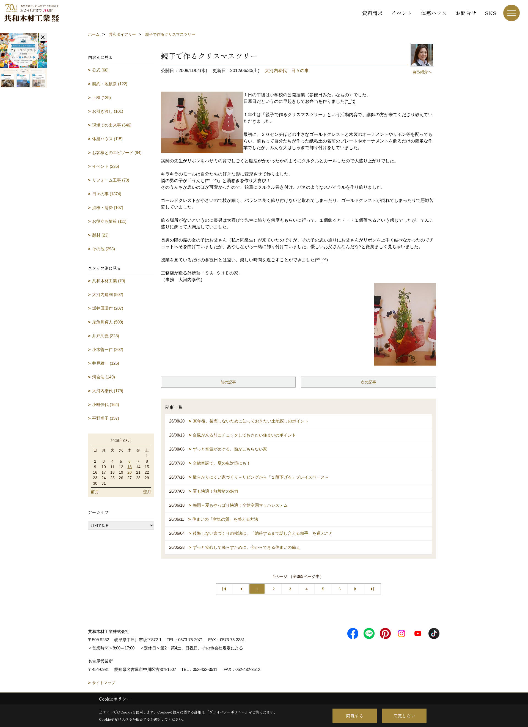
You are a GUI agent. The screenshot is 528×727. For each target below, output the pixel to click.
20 (129, 472)
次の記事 (368, 382)
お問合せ (465, 13)
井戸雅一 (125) (105, 363)
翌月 (147, 491)
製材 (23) (100, 235)
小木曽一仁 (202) (107, 349)
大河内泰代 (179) (107, 390)
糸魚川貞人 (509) (107, 322)
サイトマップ (103, 683)
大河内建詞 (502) (107, 294)
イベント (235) (105, 166)
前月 (95, 491)
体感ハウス (434, 13)
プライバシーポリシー (227, 712)
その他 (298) (103, 248)
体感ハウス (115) (107, 138)
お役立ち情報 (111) (109, 221)
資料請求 (372, 13)
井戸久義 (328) (105, 335)
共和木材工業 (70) (108, 280)
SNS (490, 13)
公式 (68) (100, 70)
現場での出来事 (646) (111, 125)
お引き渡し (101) (107, 111)
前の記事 (228, 382)
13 (129, 467)
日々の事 (300, 70)
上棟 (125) (101, 97)
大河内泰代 (276, 70)
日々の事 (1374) (106, 193)
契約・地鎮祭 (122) (109, 83)
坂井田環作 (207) (107, 308)
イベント (401, 13)
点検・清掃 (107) (107, 207)
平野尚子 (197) (105, 418)
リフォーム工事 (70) (110, 180)
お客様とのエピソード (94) (117, 152)
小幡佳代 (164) (105, 404)
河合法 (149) (103, 377)
